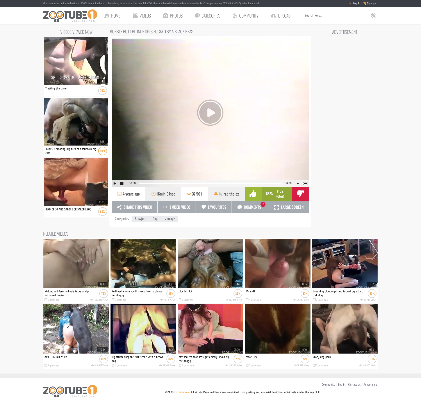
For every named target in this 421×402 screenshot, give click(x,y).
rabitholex (231, 194)
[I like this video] (253, 194)
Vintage (170, 219)
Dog (155, 219)
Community (328, 384)
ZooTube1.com (182, 392)
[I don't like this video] (300, 194)
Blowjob (140, 219)
